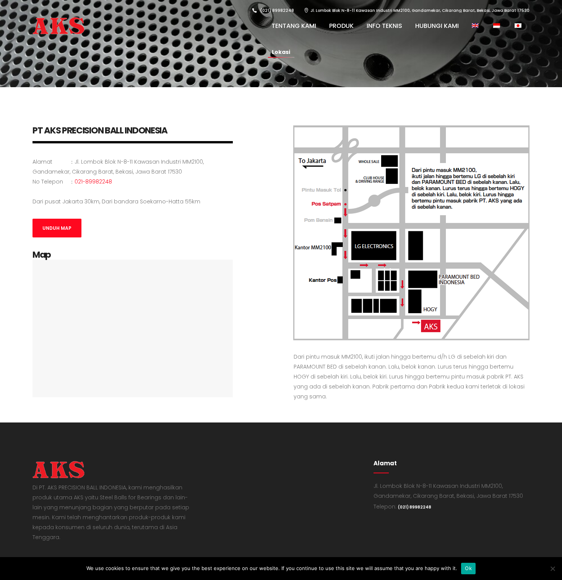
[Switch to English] (476, 26)
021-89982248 (93, 181)
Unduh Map (56, 228)
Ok (468, 568)
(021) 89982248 (414, 507)
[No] (552, 568)
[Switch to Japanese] (519, 26)
